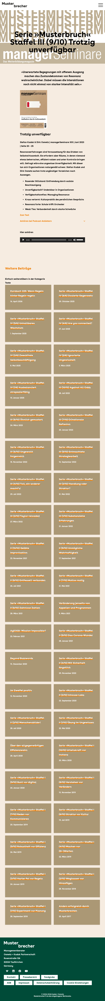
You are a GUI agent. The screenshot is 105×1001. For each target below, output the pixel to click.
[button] (52, 221)
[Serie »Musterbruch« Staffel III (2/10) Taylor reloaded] (28, 520)
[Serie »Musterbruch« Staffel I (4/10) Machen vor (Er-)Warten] (77, 850)
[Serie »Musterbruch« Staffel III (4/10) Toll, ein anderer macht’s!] (28, 487)
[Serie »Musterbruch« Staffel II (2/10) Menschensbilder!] (28, 724)
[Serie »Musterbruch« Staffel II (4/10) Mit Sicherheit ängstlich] (77, 666)
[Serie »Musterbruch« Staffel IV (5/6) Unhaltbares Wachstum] (28, 327)
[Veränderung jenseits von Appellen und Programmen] (77, 609)
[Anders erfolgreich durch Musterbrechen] (77, 912)
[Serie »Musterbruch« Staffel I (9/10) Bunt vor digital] (28, 786)
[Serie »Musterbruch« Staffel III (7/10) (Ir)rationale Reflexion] (77, 423)
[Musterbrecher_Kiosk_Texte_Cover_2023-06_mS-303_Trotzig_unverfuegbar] (52, 109)
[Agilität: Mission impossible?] (28, 636)
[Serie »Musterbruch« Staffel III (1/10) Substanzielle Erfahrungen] (77, 520)
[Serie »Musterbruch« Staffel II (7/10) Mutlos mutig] (77, 581)
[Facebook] (20, 971)
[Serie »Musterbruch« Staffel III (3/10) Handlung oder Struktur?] (77, 487)
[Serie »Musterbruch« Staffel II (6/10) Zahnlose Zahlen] (28, 609)
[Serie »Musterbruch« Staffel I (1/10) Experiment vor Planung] (28, 912)
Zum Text (24, 215)
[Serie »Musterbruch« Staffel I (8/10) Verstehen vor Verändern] (77, 786)
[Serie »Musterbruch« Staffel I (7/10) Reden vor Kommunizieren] (28, 818)
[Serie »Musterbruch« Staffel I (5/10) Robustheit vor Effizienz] (28, 850)
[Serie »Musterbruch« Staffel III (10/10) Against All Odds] (77, 391)
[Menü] (101, 5)
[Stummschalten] (74, 240)
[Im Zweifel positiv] (28, 696)
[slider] (80, 239)
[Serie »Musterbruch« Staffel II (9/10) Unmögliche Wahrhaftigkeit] (77, 552)
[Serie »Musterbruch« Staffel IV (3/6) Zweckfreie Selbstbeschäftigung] (28, 359)
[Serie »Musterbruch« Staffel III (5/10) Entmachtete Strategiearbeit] (77, 455)
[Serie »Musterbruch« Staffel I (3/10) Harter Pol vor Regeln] (28, 882)
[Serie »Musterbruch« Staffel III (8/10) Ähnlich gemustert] (28, 423)
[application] (52, 239)
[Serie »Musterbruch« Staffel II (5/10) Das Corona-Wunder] (77, 636)
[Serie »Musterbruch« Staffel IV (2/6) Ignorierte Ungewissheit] (77, 359)
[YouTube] (26, 971)
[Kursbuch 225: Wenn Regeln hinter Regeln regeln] (28, 297)
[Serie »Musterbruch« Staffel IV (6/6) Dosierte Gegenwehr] (77, 297)
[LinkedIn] (13, 971)
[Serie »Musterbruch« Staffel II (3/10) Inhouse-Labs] (77, 696)
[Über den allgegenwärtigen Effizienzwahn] (28, 754)
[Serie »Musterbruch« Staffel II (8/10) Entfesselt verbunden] (28, 581)
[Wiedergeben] (23, 240)
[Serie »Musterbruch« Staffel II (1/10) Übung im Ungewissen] (77, 724)
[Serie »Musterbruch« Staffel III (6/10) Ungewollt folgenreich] (28, 455)
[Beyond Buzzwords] (28, 666)
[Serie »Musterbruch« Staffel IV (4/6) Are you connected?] (77, 327)
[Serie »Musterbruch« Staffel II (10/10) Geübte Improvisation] (28, 552)
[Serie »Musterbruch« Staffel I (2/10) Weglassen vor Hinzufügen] (77, 882)
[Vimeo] (7, 971)
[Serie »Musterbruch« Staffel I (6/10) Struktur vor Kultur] (77, 818)
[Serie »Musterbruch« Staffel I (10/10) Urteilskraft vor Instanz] (77, 754)
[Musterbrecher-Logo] (14, 4)
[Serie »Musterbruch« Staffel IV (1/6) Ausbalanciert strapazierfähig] (28, 391)
